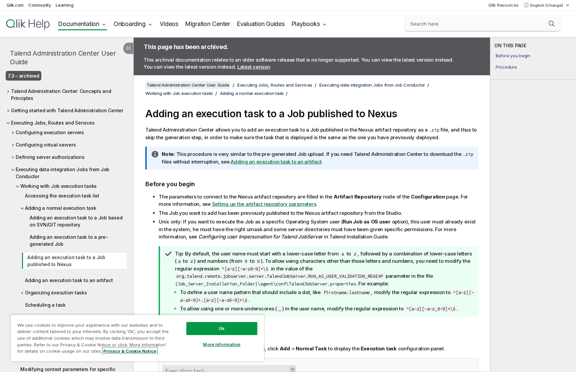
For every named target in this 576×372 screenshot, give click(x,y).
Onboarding (130, 23)
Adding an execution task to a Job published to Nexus (66, 260)
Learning (64, 5)
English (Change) (547, 5)
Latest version (253, 67)
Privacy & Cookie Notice (129, 351)
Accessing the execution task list (62, 195)
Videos (169, 23)
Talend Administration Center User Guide (63, 57)
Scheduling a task (45, 305)
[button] (552, 23)
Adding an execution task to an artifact (69, 280)
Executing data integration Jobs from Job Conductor (62, 173)
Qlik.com (15, 5)
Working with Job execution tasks (58, 186)
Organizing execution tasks (56, 292)
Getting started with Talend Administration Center (67, 110)
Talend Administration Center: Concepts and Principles (61, 94)
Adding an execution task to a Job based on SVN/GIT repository (76, 221)
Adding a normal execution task (60, 208)
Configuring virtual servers (46, 145)
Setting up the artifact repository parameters (264, 204)
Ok (222, 328)
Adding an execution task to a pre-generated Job (69, 240)
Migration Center (207, 23)
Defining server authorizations (50, 157)
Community (39, 5)
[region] (137, 337)
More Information (221, 344)
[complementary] (533, 204)
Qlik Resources (503, 5)
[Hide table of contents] (128, 48)
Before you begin (513, 55)
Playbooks (305, 23)
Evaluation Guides (261, 23)
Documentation (78, 23)
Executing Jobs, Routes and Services (52, 123)
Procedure (506, 67)
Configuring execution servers (50, 132)
